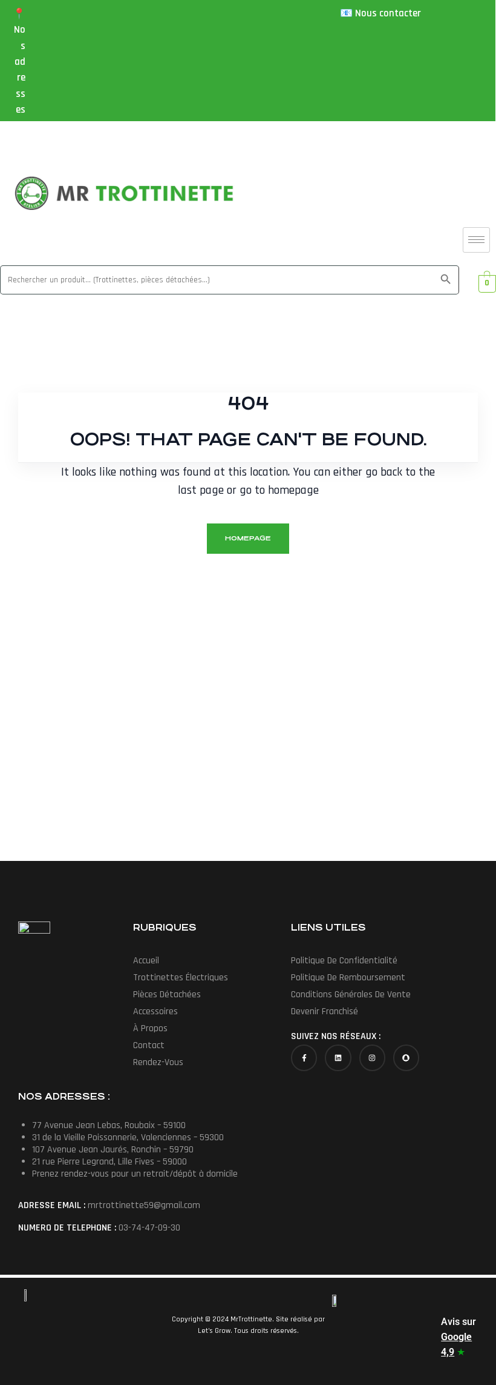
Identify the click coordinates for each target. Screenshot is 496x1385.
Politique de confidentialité (344, 960)
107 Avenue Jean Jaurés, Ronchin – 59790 (113, 1149)
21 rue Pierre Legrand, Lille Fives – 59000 (109, 1161)
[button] (209, 977)
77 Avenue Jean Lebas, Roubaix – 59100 (109, 1125)
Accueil (146, 960)
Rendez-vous (158, 1062)
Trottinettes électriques (180, 977)
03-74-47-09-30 (149, 1227)
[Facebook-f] (304, 1058)
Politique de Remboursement (348, 977)
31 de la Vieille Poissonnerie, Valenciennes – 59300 (128, 1137)
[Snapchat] (406, 1058)
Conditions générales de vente (351, 994)
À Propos (150, 1028)
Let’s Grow (213, 1330)
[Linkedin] (338, 1058)
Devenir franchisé (324, 1011)
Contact (149, 1045)
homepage (248, 538)
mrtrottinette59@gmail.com (144, 1205)
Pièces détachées (167, 994)
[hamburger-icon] (476, 240)
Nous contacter (388, 13)
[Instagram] (372, 1058)
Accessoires (155, 1011)
